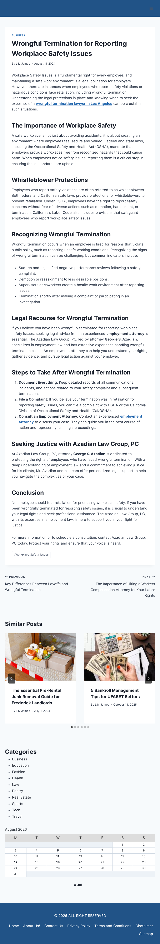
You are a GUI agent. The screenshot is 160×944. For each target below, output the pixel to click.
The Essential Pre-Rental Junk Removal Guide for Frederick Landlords (36, 696)
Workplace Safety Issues (31, 554)
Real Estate (21, 797)
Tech (16, 810)
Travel (17, 816)
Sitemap (146, 934)
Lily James (23, 63)
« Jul (78, 885)
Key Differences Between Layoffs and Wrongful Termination (36, 583)
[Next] (148, 679)
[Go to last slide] (11, 679)
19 (58, 862)
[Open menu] (151, 8)
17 (15, 862)
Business (18, 35)
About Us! (31, 926)
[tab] (72, 727)
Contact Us (53, 926)
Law (15, 784)
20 (80, 862)
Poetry (17, 791)
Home (14, 926)
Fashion (18, 772)
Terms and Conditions (112, 926)
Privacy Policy (78, 926)
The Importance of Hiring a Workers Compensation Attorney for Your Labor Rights (123, 586)
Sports (17, 804)
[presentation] (40, 657)
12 (58, 856)
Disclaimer (144, 926)
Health (17, 778)
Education (20, 765)
